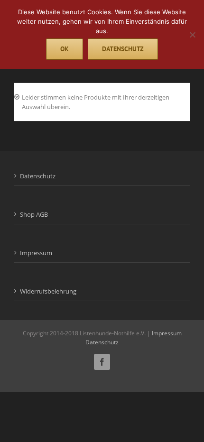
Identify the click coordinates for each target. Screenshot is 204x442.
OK (64, 49)
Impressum (36, 253)
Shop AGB (34, 214)
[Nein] (192, 34)
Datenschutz (38, 176)
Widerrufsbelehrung (48, 291)
